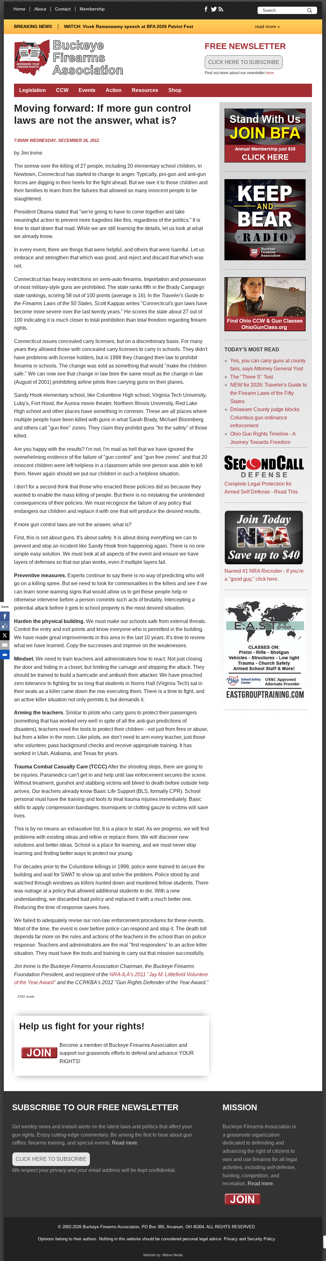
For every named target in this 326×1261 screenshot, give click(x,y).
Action (114, 90)
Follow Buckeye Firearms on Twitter (214, 9)
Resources (145, 90)
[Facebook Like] (5, 626)
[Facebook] (5, 616)
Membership (92, 9)
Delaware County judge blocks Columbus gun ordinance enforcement (265, 417)
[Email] (5, 645)
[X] (5, 635)
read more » (267, 26)
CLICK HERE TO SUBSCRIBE (243, 62)
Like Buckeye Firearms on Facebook (206, 9)
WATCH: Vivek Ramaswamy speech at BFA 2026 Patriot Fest (128, 26)
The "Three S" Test (251, 377)
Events (87, 90)
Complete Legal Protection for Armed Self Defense (258, 487)
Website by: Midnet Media (163, 1255)
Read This (286, 491)
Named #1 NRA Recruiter (253, 571)
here (270, 73)
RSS (221, 9)
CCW (62, 90)
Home (19, 9)
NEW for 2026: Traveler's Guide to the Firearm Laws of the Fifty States (268, 393)
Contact (63, 9)
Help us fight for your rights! (82, 1026)
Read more (124, 1142)
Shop (174, 90)
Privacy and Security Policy (249, 1238)
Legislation (32, 90)
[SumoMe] (5, 654)
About (40, 9)
